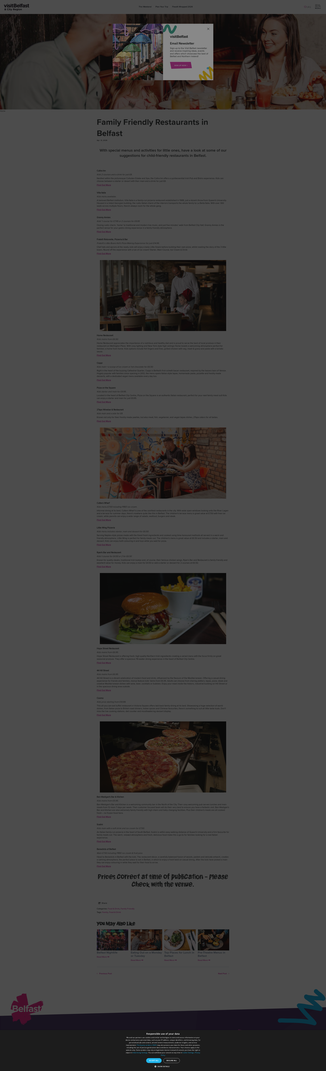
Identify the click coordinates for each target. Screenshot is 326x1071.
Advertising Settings (140, 1053)
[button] (162, 1066)
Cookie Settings (188, 1053)
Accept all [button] (154, 1060)
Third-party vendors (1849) (147, 1045)
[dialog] (163, 1050)
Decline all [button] (171, 1060)
